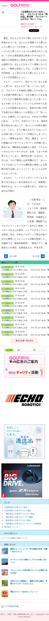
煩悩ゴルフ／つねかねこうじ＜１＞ (24, 592)
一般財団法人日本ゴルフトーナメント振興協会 (23, 524)
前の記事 (13, 256)
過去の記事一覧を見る (24, 341)
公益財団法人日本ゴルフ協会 (15, 507)
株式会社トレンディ (12, 527)
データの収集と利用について (15, 538)
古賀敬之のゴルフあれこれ (31, 26)
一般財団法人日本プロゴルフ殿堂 (17, 520)
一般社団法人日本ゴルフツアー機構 (18, 517)
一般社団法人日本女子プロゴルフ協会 (19, 514)
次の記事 (35, 256)
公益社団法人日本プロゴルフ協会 (17, 510)
